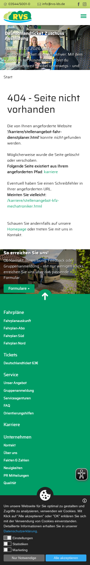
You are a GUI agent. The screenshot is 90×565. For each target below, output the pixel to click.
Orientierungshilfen (19, 413)
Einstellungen (22, 538)
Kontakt (10, 445)
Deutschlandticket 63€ (21, 363)
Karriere (12, 425)
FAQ (7, 405)
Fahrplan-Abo (14, 328)
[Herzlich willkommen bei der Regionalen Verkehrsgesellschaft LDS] (18, 16)
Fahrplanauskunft (17, 321)
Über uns (10, 453)
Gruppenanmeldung (19, 390)
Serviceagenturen (17, 398)
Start (8, 77)
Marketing (20, 550)
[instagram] (84, 4)
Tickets (10, 355)
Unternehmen (17, 437)
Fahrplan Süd (14, 336)
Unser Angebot (15, 383)
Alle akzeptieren (66, 558)
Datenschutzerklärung (20, 531)
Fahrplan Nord (14, 343)
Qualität (10, 483)
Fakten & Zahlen (16, 460)
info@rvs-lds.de (53, 4)
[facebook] (78, 4)
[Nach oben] (45, 296)
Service (11, 375)
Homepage (16, 229)
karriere (51, 172)
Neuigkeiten (13, 468)
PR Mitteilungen (16, 475)
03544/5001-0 (19, 4)
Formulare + (19, 288)
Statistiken (20, 544)
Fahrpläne (14, 312)
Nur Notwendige (24, 558)
